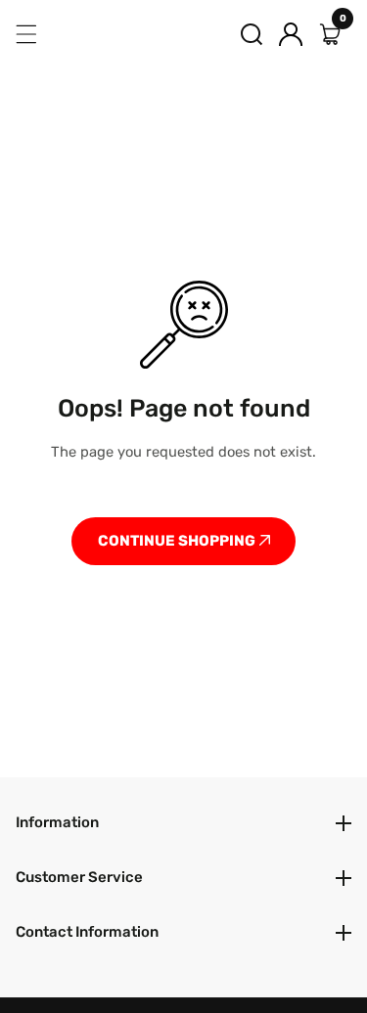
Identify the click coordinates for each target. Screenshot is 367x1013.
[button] (251, 34)
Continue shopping (178, 541)
